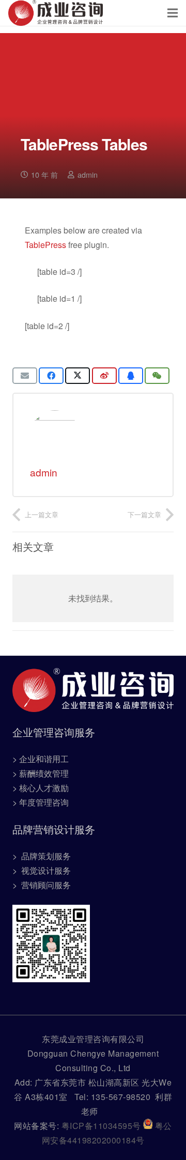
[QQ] (130, 375)
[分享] (51, 375)
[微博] (104, 375)
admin (88, 174)
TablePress (45, 245)
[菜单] (172, 13)
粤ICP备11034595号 (102, 1126)
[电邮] (24, 375)
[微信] (157, 375)
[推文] (77, 375)
